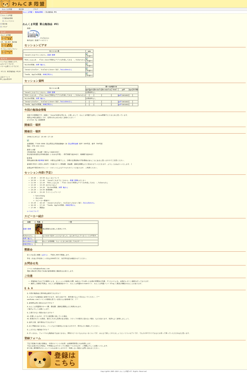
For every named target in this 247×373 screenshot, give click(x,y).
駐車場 (41, 160)
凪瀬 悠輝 (51, 55)
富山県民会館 (73, 144)
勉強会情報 (8, 18)
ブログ (35, 9)
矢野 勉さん (40, 65)
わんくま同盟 (7, 9)
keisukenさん (66, 70)
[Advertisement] (53, 18)
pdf (119, 95)
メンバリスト (9, 21)
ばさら (44, 255)
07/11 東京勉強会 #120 (11, 71)
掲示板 (21, 9)
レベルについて (33, 211)
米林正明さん (48, 74)
